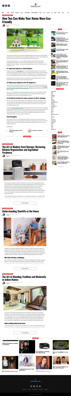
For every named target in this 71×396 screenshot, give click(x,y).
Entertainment (27, 12)
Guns (52, 110)
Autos (52, 94)
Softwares (53, 122)
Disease (52, 103)
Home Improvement (34, 12)
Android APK (53, 91)
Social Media (53, 121)
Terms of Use (46, 389)
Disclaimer (41, 389)
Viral (63, 12)
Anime (8, 12)
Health (40, 12)
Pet (51, 118)
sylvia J (8, 156)
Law (52, 12)
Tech (44, 12)
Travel (55, 12)
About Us (29, 389)
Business (12, 12)
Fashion (52, 107)
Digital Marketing (54, 102)
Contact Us (25, 389)
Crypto (21, 12)
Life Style (48, 12)
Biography (17, 12)
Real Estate (53, 119)
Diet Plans (53, 100)
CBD (52, 98)
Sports (59, 12)
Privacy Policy (35, 389)
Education (53, 104)
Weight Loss (53, 129)
